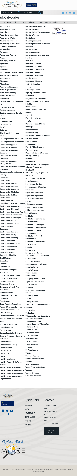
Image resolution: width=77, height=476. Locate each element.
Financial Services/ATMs (9, 310)
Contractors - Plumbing (9, 238)
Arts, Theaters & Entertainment (12, 72)
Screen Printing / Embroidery (36, 264)
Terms (56, 469)
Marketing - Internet (33, 118)
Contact (28, 425)
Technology (30, 313)
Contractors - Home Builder (11, 215)
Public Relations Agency (34, 210)
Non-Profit (29, 170)
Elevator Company (7, 281)
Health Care (30, 38)
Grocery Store (5, 350)
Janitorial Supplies (32, 84)
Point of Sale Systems (34, 199)
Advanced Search (14, 22)
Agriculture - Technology (9, 55)
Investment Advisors (33, 81)
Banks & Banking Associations (12, 101)
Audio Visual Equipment (9, 87)
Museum (28, 159)
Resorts (28, 247)
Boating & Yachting (7, 110)
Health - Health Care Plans (10, 367)
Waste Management (33, 364)
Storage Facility (31, 301)
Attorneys (4, 81)
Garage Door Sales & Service (11, 333)
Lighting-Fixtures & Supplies (36, 93)
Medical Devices (31, 138)
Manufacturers (31, 107)
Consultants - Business (9, 186)
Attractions (4, 84)
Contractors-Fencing (8, 249)
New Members (28, 22)
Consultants (5, 180)
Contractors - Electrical (9, 209)
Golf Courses (5, 339)
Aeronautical (5, 49)
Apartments (4, 64)
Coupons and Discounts (44, 22)
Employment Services (8, 295)
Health (2, 356)
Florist (2, 321)
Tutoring (28, 347)
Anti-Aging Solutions (8, 61)
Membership (30, 413)
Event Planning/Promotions (10, 304)
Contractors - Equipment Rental (12, 212)
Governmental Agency (8, 345)
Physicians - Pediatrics (34, 193)
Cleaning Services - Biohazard (11, 139)
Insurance (29, 61)
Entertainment (5, 301)
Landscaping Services (33, 90)
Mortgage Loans (31, 150)
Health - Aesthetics (7, 359)
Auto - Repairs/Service (8, 90)
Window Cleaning (32, 373)
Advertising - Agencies (9, 35)
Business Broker (6, 121)
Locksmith (29, 96)
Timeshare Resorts (32, 333)
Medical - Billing (31, 133)
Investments (33, 222)
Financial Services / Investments (12, 307)
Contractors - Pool (7, 241)
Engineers (4, 298)
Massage (29, 127)
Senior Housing (31, 273)
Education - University (8, 278)
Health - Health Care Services (11, 373)
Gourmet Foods (6, 342)
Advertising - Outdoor (8, 41)
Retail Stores (30, 258)
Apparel (3, 67)
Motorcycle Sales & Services (36, 153)
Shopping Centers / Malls (35, 279)
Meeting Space (31, 141)
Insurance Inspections (34, 75)
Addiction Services (7, 29)
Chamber (28, 405)
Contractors (5, 198)
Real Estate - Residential (35, 241)
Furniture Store (6, 330)
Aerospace (4, 52)
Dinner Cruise (5, 267)
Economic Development (9, 270)
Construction (5, 177)
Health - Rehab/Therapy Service (37, 32)
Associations (5, 78)
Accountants (5, 26)
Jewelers (29, 87)
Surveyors (29, 307)
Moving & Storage (32, 156)
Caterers (3, 130)
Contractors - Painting (9, 232)
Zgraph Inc (70, 469)
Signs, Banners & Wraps (34, 282)
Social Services (31, 284)
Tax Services (30, 310)
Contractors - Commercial (10, 206)
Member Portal (51, 431)
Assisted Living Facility (9, 75)
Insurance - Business (33, 67)
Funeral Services (6, 327)
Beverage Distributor (8, 107)
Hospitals (29, 47)
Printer (28, 201)
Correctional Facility (8, 255)
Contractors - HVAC (8, 221)
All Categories (59, 22)
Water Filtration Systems (35, 367)
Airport (3, 58)
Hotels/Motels (31, 50)
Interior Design (31, 78)
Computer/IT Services (8, 147)
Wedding (28, 370)
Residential (32, 244)
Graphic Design (6, 348)
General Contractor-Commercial (12, 336)
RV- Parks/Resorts (32, 261)
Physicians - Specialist (34, 196)
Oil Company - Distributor (35, 178)
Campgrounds (5, 124)
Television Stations (32, 327)
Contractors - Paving (8, 235)
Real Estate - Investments (35, 228)
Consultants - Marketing (9, 192)
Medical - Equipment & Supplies (37, 135)
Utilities (28, 353)
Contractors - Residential (10, 243)
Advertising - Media (7, 38)
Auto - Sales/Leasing (8, 93)
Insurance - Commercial (34, 69)
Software (29, 287)
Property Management (34, 207)
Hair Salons (4, 353)
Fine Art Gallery (6, 313)
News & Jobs (30, 417)
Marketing (29, 115)
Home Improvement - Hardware (37, 44)
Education (4, 272)
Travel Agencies (31, 344)
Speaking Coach (31, 296)
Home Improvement (33, 41)
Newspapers (30, 162)
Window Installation (33, 376)
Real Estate (29, 216)
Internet (31, 121)
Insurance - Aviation (33, 64)
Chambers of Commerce (9, 133)
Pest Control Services (34, 184)
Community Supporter (8, 145)
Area (27, 409)
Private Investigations (34, 204)
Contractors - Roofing (8, 246)
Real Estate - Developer (34, 225)
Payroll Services (31, 181)
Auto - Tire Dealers (7, 96)
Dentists (3, 264)
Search (4, 22)
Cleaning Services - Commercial (12, 142)
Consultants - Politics (8, 195)
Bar (1, 104)
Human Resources (32, 52)
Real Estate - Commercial (35, 219)
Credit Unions (5, 258)
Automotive (4, 98)
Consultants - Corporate (9, 189)
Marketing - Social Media (35, 124)
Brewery (3, 118)
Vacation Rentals (32, 356)
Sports (28, 299)
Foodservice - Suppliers (9, 324)
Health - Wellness (32, 35)
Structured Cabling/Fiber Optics (37, 304)
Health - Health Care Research (12, 370)
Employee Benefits (7, 292)
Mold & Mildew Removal (34, 147)
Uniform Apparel (31, 350)
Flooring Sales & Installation (11, 319)
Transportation (31, 341)
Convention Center (7, 252)
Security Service (31, 270)
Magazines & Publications (35, 98)
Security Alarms (31, 267)
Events (28, 421)
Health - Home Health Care (35, 26)
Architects (4, 69)
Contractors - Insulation (9, 224)
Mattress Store (31, 130)
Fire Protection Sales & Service (12, 316)
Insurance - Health (32, 72)
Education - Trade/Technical (11, 275)
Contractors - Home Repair (10, 218)
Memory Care (30, 144)
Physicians (29, 190)
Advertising (4, 32)
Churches (3, 136)
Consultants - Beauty (8, 183)
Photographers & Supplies (35, 187)
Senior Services (31, 276)
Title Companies (31, 336)
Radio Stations (31, 213)
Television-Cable (31, 330)
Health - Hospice (31, 29)
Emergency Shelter (7, 284)
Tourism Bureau (31, 338)
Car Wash (3, 127)
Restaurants (30, 250)
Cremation (4, 261)
